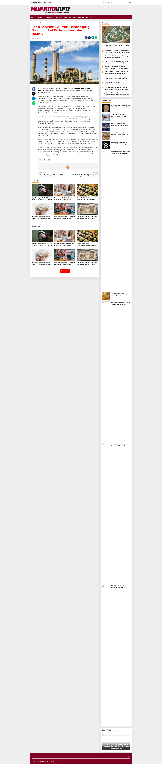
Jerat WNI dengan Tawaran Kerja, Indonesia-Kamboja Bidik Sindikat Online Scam (120, 133)
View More (64, 271)
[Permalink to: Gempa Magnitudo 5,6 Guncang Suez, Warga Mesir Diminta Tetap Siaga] (106, 296)
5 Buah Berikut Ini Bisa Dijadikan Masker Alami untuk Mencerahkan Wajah (117, 61)
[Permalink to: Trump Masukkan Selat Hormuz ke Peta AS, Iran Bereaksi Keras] (106, 117)
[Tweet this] (89, 37)
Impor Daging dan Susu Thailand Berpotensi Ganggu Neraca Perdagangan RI (64, 217)
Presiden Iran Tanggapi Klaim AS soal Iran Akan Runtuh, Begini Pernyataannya (120, 106)
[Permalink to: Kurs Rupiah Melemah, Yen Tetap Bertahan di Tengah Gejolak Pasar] (87, 209)
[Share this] (86, 37)
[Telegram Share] (92, 37)
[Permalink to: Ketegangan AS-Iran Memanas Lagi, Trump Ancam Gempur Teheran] (106, 655)
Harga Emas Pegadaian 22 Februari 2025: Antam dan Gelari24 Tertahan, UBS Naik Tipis (51, 174)
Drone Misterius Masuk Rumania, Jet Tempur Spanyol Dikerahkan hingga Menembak (120, 124)
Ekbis (33, 38)
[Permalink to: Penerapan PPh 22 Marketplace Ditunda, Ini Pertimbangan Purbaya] (64, 190)
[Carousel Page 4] (118, 748)
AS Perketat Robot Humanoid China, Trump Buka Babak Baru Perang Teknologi (120, 152)
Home (52, 761)
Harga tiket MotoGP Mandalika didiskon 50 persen (117, 46)
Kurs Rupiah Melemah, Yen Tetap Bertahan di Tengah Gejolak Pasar (87, 217)
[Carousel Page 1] (112, 748)
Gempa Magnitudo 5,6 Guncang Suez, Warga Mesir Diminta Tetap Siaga (120, 294)
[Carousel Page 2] (114, 748)
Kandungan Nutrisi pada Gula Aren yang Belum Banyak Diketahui (117, 56)
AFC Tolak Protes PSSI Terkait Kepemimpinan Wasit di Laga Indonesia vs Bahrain (117, 93)
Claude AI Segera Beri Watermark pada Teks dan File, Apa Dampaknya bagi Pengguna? (116, 745)
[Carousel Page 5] (121, 748)
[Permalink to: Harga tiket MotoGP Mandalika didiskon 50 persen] (116, 34)
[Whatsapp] (96, 37)
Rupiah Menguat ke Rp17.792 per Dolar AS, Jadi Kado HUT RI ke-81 (42, 198)
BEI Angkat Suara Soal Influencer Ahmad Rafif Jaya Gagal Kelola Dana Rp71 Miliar (116, 67)
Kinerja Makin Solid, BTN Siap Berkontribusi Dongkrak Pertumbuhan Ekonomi (84, 174)
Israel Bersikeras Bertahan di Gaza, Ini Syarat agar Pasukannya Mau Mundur (120, 303)
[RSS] (67, 167)
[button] (130, 2)
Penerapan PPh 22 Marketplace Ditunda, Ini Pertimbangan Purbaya (64, 198)
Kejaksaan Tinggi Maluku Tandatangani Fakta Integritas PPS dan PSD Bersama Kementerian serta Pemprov (117, 51)
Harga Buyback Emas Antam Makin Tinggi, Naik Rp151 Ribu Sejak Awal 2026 (41, 217)
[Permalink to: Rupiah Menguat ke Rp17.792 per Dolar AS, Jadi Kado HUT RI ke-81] (42, 190)
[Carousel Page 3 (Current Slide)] (116, 748)
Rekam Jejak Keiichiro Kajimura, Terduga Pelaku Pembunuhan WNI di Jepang (116, 77)
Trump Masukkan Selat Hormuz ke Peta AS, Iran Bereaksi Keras (118, 115)
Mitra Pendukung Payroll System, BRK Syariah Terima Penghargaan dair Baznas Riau (116, 72)
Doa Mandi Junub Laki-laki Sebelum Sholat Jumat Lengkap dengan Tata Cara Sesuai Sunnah (116, 88)
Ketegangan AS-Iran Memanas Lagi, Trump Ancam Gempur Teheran (120, 586)
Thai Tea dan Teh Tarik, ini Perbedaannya (113, 83)
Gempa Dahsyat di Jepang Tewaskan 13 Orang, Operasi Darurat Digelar (120, 445)
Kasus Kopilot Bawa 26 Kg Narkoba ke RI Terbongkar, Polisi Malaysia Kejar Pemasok (120, 143)
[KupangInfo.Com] (50, 10)
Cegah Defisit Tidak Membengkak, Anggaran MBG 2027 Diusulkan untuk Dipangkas (87, 198)
